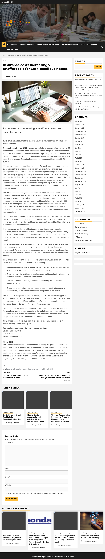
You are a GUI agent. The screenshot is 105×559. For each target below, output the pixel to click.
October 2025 (79, 138)
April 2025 (78, 158)
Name (7, 469)
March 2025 (79, 161)
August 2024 (79, 185)
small (42, 369)
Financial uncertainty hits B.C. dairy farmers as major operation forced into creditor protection (54, 376)
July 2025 (78, 148)
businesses (10, 369)
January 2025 (79, 168)
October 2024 (79, 178)
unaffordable (49, 369)
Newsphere (59, 557)
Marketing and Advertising (48, 44)
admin (16, 76)
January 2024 (79, 208)
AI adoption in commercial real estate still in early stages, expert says (35, 418)
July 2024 (78, 188)
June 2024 (78, 191)
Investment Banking (89, 44)
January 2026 (79, 128)
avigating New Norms (82, 253)
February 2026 (79, 125)
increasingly (23, 369)
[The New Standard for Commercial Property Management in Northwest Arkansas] (61, 400)
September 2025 (80, 141)
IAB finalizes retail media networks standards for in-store (16, 375)
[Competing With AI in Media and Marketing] (92, 521)
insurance (32, 369)
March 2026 (79, 121)
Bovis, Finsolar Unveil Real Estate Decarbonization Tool (12, 417)
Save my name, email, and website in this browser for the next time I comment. (36, 493)
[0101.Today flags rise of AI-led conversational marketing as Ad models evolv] (66, 521)
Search (80, 61)
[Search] (102, 47)
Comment (9, 443)
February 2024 (79, 205)
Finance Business (27, 44)
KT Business (12, 44)
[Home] (4, 44)
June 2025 (78, 151)
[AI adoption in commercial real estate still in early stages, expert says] (37, 400)
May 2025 (78, 155)
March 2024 (79, 201)
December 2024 (80, 171)
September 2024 (80, 181)
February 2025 (79, 165)
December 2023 (80, 211)
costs (17, 369)
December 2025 (80, 131)
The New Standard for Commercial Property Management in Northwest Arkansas (60, 418)
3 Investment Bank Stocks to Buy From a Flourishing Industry (12, 538)
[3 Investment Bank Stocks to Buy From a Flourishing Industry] (14, 521)
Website (8, 485)
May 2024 (78, 195)
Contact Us (12, 49)
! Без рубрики (79, 224)
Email (7, 477)
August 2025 (79, 145)
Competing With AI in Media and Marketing (90, 537)
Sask (37, 369)
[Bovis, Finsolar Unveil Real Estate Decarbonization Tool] (13, 400)
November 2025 (80, 135)
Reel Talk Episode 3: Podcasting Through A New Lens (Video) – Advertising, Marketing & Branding (88, 87)
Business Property (70, 44)
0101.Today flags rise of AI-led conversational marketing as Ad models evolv (88, 95)
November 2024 (80, 175)
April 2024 (78, 198)
